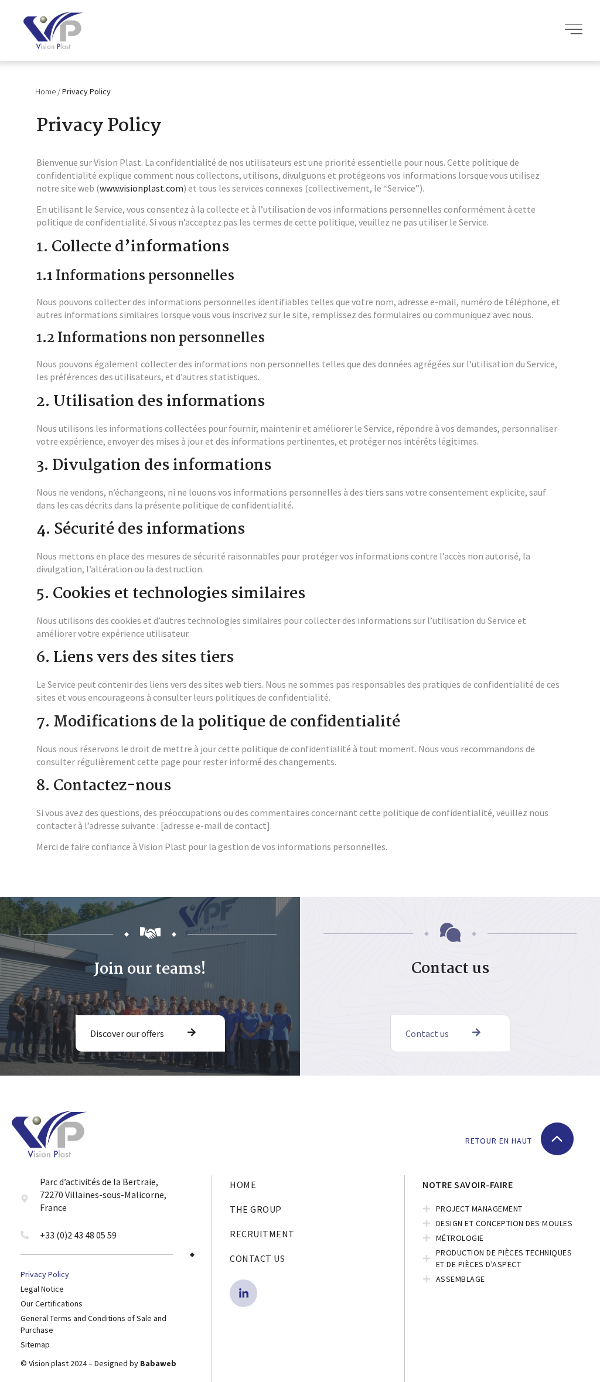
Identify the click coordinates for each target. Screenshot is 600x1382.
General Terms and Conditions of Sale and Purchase (93, 1324)
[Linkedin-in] (243, 1293)
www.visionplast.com (141, 188)
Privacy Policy (45, 1274)
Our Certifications (52, 1303)
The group (256, 1209)
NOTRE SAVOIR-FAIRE (467, 1184)
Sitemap (35, 1344)
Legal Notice (42, 1289)
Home (45, 91)
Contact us (257, 1258)
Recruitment (262, 1234)
